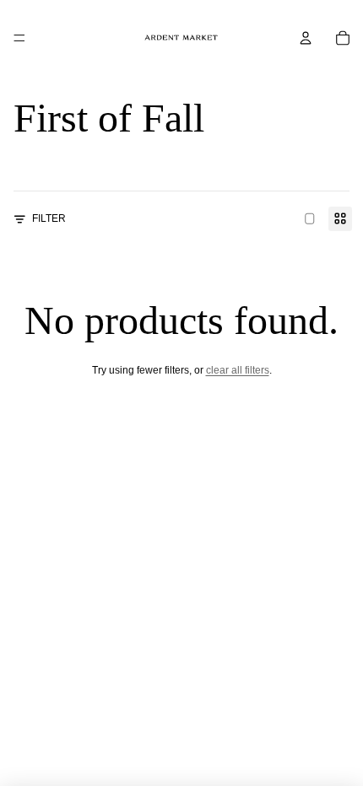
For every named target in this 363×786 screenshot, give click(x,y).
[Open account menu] (305, 38)
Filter (49, 218)
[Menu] (19, 38)
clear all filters (237, 370)
